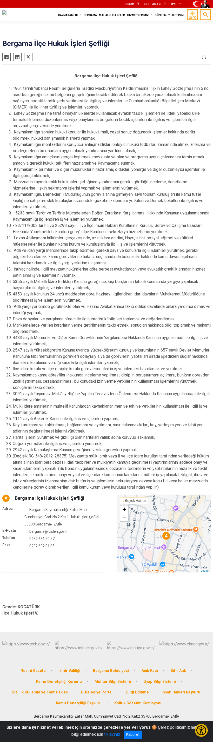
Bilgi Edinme (137, 692)
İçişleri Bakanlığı (152, 4)
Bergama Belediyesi (111, 671)
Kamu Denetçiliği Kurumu (59, 681)
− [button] (124, 517)
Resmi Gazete (33, 671)
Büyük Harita (135, 500)
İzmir (173, 4)
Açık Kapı (150, 671)
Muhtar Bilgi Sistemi (113, 681)
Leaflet (205, 570)
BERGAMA (90, 15)
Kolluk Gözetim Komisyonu (138, 703)
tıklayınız (112, 734)
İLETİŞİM (178, 15)
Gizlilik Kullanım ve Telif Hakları (40, 692)
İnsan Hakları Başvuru (181, 692)
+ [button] (124, 509)
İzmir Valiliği (69, 671)
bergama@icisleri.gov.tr (48, 531)
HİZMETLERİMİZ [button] (138, 15)
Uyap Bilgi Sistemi (160, 681)
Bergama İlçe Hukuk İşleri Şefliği (49, 498)
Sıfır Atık (178, 671)
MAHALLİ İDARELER (112, 15)
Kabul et (132, 734)
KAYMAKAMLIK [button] (68, 15)
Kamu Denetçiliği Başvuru (79, 703)
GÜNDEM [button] (161, 15)
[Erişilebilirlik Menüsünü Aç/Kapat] (201, 730)
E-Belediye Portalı (97, 692)
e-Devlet (129, 4)
